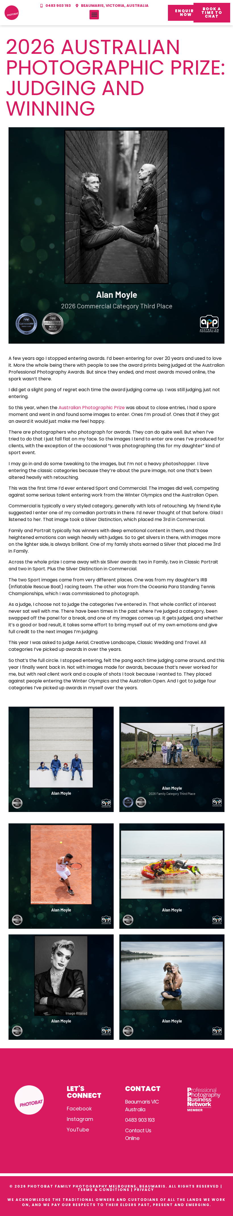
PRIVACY (144, 1189)
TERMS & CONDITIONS (104, 1189)
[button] (94, 14)
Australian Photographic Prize (92, 407)
